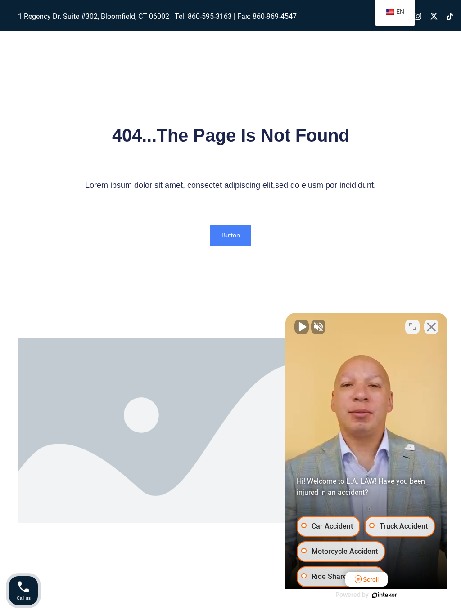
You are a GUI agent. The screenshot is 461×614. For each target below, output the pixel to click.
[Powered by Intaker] (384, 595)
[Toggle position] (412, 327)
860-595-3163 (210, 16)
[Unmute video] (301, 327)
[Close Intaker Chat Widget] (431, 327)
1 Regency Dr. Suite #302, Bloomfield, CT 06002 (93, 16)
